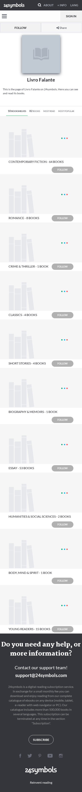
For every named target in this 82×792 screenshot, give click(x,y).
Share (63, 27)
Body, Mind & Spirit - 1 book (30, 572)
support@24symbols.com (41, 675)
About (48, 5)
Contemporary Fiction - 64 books (36, 161)
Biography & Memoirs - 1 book (33, 411)
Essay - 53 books (21, 468)
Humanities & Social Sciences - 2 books (40, 516)
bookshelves (17, 110)
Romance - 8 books (24, 218)
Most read (49, 111)
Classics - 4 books (23, 315)
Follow (20, 27)
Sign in (71, 16)
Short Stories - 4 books (27, 363)
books (34, 110)
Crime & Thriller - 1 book (28, 266)
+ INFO (62, 5)
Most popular (66, 111)
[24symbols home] (14, 5)
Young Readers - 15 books (29, 629)
